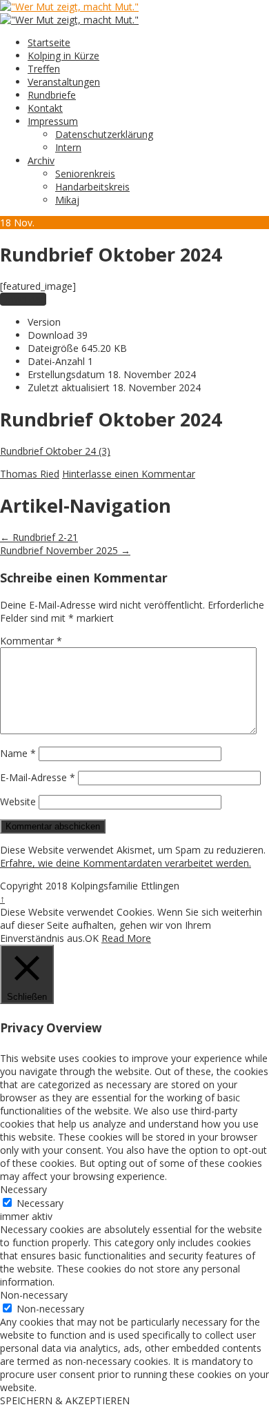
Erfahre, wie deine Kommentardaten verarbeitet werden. (125, 862)
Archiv (41, 160)
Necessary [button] (23, 1189)
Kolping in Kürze (63, 55)
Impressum (53, 121)
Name (18, 753)
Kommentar (31, 640)
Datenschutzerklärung (104, 134)
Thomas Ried (29, 473)
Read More (126, 938)
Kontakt (45, 108)
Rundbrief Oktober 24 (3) (55, 450)
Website (18, 801)
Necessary (40, 1203)
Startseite (49, 42)
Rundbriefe (52, 94)
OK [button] (92, 938)
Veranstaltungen (64, 81)
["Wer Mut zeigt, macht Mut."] (69, 6)
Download (23, 299)
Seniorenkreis (85, 173)
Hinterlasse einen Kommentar (128, 473)
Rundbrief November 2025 (65, 550)
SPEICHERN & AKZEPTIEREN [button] (65, 1400)
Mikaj (67, 199)
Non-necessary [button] (34, 1294)
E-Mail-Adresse (37, 777)
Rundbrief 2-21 (39, 537)
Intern (68, 147)
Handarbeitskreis (92, 186)
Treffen (44, 68)
